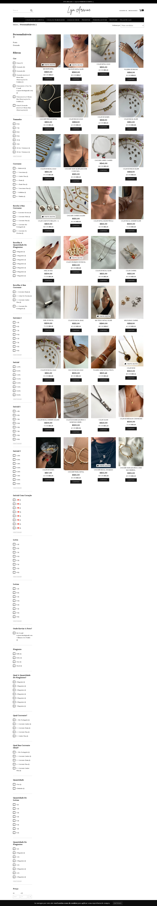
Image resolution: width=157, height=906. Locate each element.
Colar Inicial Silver (131, 119)
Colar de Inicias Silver (131, 169)
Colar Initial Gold (103, 64)
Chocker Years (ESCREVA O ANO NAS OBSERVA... (131, 469)
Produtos (86, 20)
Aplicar (30, 896)
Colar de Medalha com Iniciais (131, 419)
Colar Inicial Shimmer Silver (131, 221)
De (13, 893)
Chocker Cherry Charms (103, 160)
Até (22, 893)
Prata (15, 42)
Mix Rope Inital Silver (76, 69)
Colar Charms (131, 271)
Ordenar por (116, 25)
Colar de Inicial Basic (76, 320)
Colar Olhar (103, 420)
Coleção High (73, 20)
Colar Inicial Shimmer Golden (48, 420)
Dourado (16, 45)
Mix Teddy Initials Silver (103, 320)
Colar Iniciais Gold (76, 119)
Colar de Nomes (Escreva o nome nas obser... (76, 421)
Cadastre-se (123, 10)
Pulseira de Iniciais (131, 69)
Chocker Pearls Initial (76, 472)
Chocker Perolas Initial (48, 119)
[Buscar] (31, 10)
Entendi (118, 903)
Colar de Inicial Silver (103, 271)
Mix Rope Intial (48, 69)
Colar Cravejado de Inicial (76, 262)
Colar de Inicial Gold (48, 169)
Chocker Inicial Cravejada (103, 470)
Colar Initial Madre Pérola (103, 221)
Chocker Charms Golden (76, 216)
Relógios (113, 20)
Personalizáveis (100, 20)
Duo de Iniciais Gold (76, 370)
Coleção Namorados (56, 20)
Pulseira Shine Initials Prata (103, 370)
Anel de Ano (48, 271)
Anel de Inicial (48, 320)
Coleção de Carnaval (35, 20)
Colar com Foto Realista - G (48, 221)
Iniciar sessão (133, 10)
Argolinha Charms (131, 320)
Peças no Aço (125, 20)
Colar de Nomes (103, 117)
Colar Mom (131, 368)
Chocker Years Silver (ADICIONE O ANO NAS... (76, 170)
